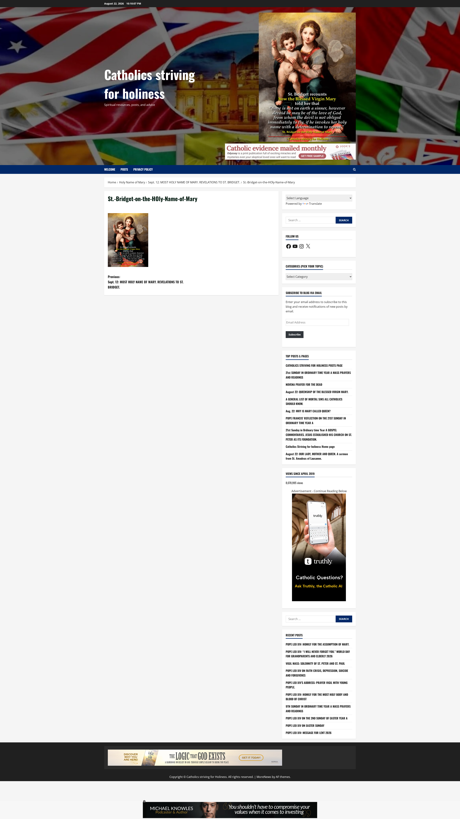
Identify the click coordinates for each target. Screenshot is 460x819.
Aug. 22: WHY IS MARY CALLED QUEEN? (308, 411)
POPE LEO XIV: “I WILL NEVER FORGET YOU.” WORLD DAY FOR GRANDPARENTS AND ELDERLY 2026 (318, 653)
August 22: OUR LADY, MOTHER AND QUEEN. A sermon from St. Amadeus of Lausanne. (317, 456)
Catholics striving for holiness (149, 83)
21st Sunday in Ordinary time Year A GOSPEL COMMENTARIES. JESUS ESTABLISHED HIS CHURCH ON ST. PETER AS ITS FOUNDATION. (319, 434)
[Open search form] (354, 169)
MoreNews (264, 777)
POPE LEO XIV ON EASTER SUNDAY (305, 725)
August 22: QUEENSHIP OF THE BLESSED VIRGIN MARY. (317, 392)
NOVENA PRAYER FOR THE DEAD (304, 384)
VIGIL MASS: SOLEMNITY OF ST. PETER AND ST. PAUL (315, 663)
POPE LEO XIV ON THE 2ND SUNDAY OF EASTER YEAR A (317, 718)
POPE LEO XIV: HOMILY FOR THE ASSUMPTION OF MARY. (317, 644)
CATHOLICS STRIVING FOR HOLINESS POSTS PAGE (314, 365)
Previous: (145, 281)
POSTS (124, 169)
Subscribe (295, 334)
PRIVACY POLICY (143, 169)
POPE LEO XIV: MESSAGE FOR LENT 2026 (309, 733)
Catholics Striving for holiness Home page (310, 446)
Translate (315, 204)
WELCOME (109, 169)
